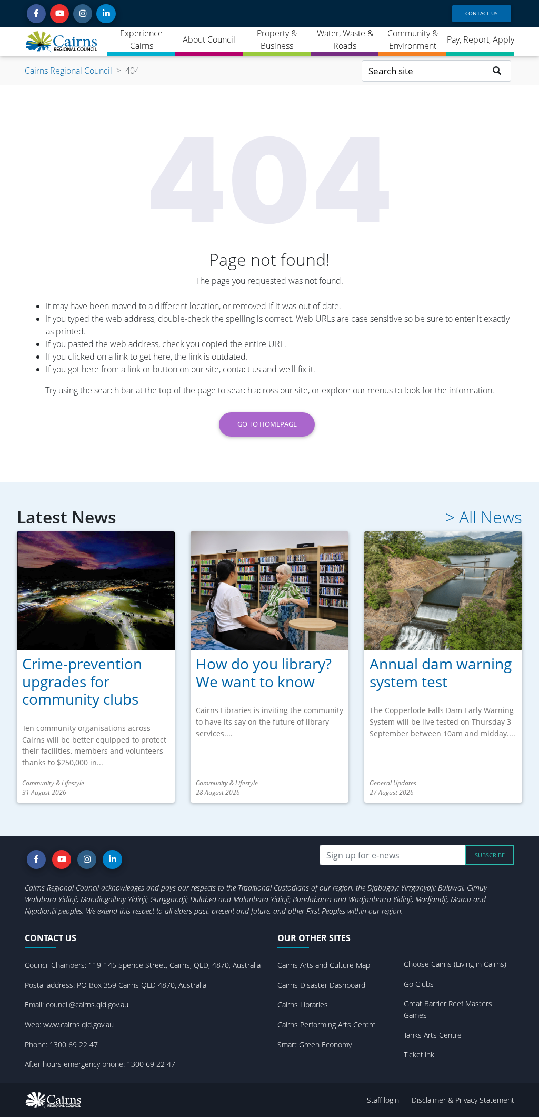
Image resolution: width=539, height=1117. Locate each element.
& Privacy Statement (481, 1100)
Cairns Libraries (302, 1005)
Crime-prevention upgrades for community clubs (82, 681)
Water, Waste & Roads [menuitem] (345, 39)
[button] (36, 13)
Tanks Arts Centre (433, 1035)
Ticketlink (419, 1055)
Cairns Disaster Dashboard (321, 985)
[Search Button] (497, 71)
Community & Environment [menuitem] (412, 39)
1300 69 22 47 (73, 1045)
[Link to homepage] (62, 42)
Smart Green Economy (314, 1045)
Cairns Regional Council (68, 70)
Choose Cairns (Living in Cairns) (455, 964)
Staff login (383, 1100)
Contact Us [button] (481, 13)
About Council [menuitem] (209, 39)
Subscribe (490, 855)
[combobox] (423, 71)
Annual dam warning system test (441, 672)
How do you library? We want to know (264, 672)
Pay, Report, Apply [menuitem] (480, 39)
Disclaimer (430, 1100)
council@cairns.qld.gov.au (87, 1005)
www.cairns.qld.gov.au (78, 1025)
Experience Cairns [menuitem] (141, 39)
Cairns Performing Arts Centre (326, 1025)
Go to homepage (267, 424)
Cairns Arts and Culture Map (323, 965)
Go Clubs (419, 984)
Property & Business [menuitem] (277, 39)
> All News (483, 517)
